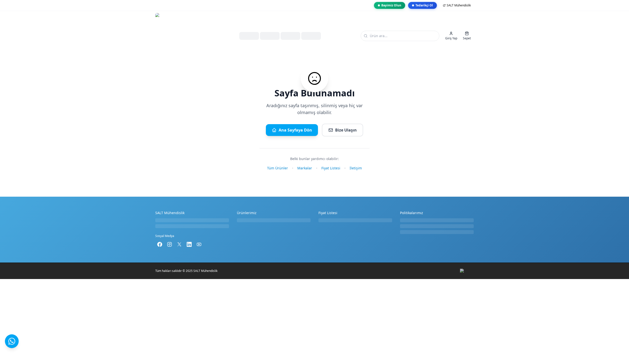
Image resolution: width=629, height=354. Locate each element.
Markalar (304, 168)
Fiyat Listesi (330, 168)
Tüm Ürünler (277, 168)
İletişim (356, 168)
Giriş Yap (451, 38)
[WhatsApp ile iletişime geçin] (12, 341)
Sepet (467, 38)
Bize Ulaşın (346, 130)
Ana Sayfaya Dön (295, 130)
